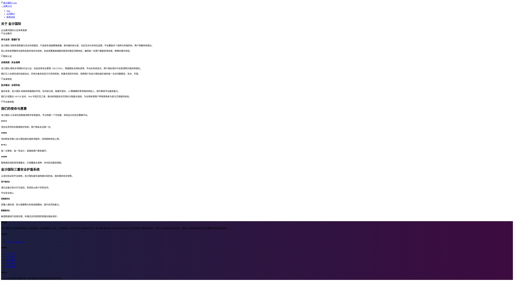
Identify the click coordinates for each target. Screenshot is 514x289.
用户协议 (10, 263)
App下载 (10, 254)
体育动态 (10, 17)
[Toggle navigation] (2, 6)
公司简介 (10, 14)
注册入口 (7, 6)
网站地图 (10, 266)
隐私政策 (10, 260)
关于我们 (10, 257)
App (8, 11)
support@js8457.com (15, 242)
